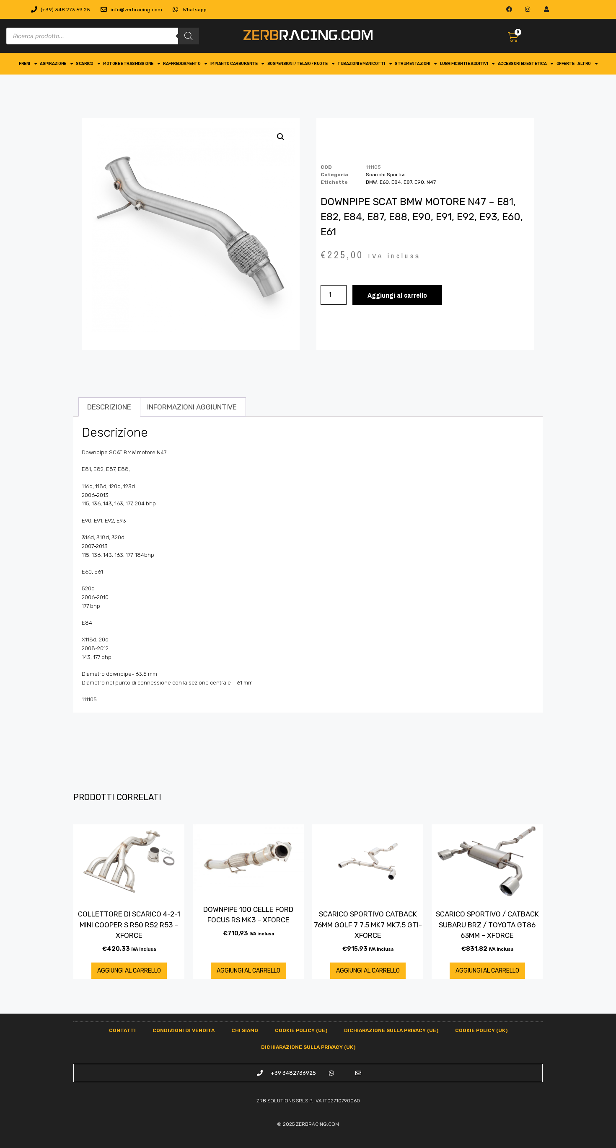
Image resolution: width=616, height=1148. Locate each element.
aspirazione (53, 63)
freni (24, 63)
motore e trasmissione (128, 63)
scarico (84, 63)
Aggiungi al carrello (397, 295)
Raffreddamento (181, 63)
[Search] (188, 36)
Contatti (122, 1030)
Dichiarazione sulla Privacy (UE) (391, 1030)
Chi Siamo (244, 1030)
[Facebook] (509, 9)
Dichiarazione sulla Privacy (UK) (308, 1047)
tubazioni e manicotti (361, 63)
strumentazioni (412, 63)
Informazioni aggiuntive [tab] (192, 407)
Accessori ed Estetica (522, 63)
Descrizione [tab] (109, 407)
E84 (396, 182)
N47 (431, 182)
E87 (408, 182)
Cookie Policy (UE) (301, 1030)
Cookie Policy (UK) (481, 1030)
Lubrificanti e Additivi (464, 63)
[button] (280, 136)
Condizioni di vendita (184, 1030)
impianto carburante (234, 63)
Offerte (565, 63)
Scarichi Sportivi (386, 175)
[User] (546, 9)
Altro (584, 63)
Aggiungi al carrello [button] (129, 970)
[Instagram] (527, 9)
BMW (371, 182)
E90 (419, 182)
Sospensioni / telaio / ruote (297, 63)
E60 (384, 182)
